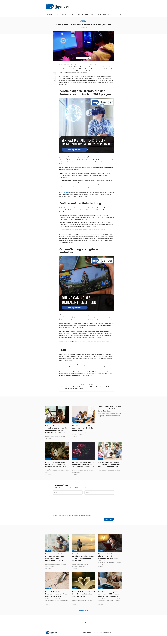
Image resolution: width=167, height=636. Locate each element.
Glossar (98, 14)
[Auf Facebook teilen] (54, 73)
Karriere (64, 14)
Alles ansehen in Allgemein (83, 610)
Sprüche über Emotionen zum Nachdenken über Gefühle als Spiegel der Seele (109, 409)
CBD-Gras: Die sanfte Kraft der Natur (100, 387)
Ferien (86, 14)
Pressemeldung (107, 14)
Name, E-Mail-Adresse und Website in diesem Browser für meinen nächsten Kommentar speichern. (73, 515)
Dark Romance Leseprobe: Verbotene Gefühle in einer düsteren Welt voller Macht (108, 594)
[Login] (118, 15)
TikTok (75, 215)
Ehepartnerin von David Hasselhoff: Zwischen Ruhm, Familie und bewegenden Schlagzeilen (83, 557)
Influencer (80, 14)
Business (72, 14)
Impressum (96, 632)
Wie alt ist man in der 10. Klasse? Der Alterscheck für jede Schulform (82, 428)
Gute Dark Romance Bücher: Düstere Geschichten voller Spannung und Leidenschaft (83, 464)
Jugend (92, 14)
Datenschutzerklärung (86, 632)
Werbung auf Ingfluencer (105, 632)
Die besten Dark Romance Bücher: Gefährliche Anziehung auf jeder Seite (108, 556)
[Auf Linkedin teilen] (88, 58)
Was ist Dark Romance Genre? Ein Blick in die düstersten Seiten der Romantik (83, 594)
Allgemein (49, 14)
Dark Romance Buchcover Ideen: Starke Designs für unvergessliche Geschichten (56, 464)
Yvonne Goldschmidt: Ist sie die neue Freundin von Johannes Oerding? (73, 387)
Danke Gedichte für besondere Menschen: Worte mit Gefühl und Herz (56, 594)
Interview (57, 14)
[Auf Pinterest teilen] (86, 58)
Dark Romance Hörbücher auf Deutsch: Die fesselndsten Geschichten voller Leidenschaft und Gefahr (56, 557)
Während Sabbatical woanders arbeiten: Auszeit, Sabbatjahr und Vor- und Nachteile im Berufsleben (56, 429)
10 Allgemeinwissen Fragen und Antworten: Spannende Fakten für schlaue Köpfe (109, 464)
